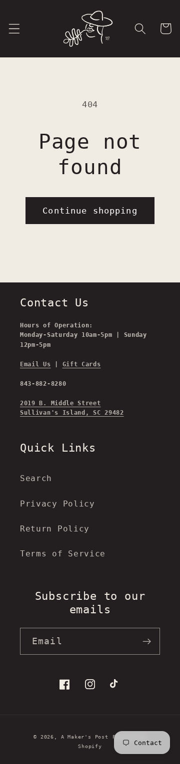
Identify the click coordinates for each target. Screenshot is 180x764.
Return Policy (55, 528)
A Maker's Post (84, 737)
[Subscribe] (147, 641)
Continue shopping (90, 211)
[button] (14, 28)
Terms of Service (63, 553)
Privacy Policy (57, 504)
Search (36, 478)
